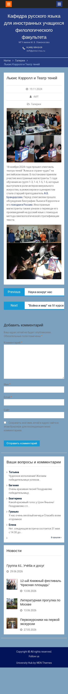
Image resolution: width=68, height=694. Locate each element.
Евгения (14, 485)
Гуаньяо (14, 511)
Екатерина (15, 498)
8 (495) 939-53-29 (34, 47)
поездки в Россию (22, 204)
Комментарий (13, 342)
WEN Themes (44, 662)
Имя (7, 384)
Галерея (36, 104)
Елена (12, 524)
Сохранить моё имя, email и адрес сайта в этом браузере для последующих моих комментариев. (31, 426)
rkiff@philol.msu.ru (35, 51)
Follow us (34, 656)
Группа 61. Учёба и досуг (25, 565)
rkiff (36, 96)
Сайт (7, 410)
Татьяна (14, 472)
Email (8, 397)
